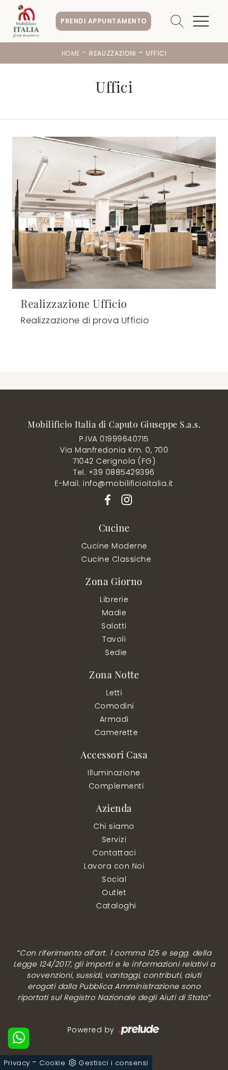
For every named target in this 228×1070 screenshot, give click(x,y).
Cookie (52, 1063)
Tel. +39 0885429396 (114, 472)
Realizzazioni (112, 53)
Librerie (114, 599)
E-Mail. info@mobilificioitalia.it (114, 483)
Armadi (114, 719)
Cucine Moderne (114, 546)
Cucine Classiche (116, 559)
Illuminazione (114, 772)
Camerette (116, 732)
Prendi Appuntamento (103, 20)
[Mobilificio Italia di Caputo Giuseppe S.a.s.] (26, 21)
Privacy (17, 1063)
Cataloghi (116, 905)
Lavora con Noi (114, 866)
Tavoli (114, 639)
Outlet (114, 892)
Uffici (156, 53)
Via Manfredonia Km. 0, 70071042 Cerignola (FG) (114, 455)
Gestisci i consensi (113, 1063)
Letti (114, 692)
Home (71, 53)
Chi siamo (114, 826)
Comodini (114, 706)
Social (114, 879)
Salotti (114, 626)
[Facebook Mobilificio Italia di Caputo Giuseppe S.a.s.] (106, 498)
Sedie (116, 652)
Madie (114, 612)
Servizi (114, 839)
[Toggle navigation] (201, 21)
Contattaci (114, 852)
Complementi (116, 786)
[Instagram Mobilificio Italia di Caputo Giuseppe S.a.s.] (123, 498)
